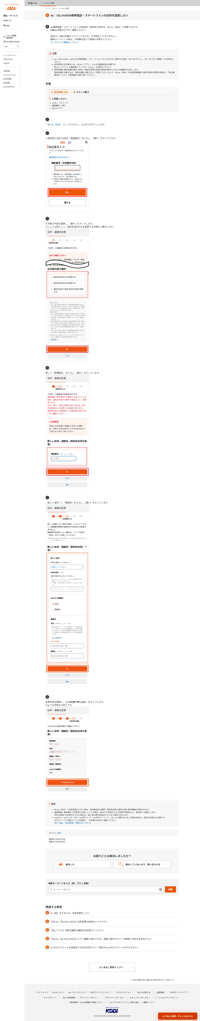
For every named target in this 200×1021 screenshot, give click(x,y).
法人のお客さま (9, 87)
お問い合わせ (8, 59)
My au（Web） (55, 124)
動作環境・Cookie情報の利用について (86, 1002)
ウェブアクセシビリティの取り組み (124, 1002)
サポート (7, 20)
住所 (59, 833)
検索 (170, 889)
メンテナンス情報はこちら (63, 42)
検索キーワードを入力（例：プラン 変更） (69, 883)
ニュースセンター (9, 55)
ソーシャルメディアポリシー (167, 997)
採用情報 (6, 83)
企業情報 (6, 71)
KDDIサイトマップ (178, 992)
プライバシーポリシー (89, 997)
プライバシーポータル (114, 997)
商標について (149, 1002)
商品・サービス (10, 15)
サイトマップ (42, 992)
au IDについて (58, 992)
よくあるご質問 (48, 3)
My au (6, 25)
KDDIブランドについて (100, 992)
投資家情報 (7, 79)
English (6, 63)
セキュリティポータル (139, 997)
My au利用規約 (69, 997)
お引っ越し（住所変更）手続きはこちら (71, 822)
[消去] (160, 889)
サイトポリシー (50, 997)
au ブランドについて (77, 992)
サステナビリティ (9, 75)
